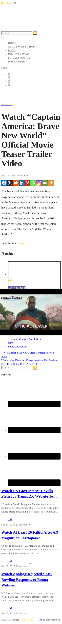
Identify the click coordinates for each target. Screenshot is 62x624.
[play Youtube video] (31, 312)
